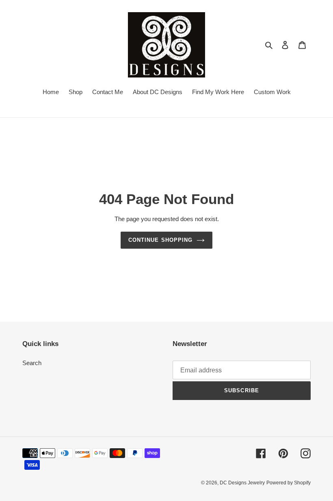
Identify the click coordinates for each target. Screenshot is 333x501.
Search (31, 362)
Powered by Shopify (288, 483)
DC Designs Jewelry (242, 483)
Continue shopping (160, 240)
